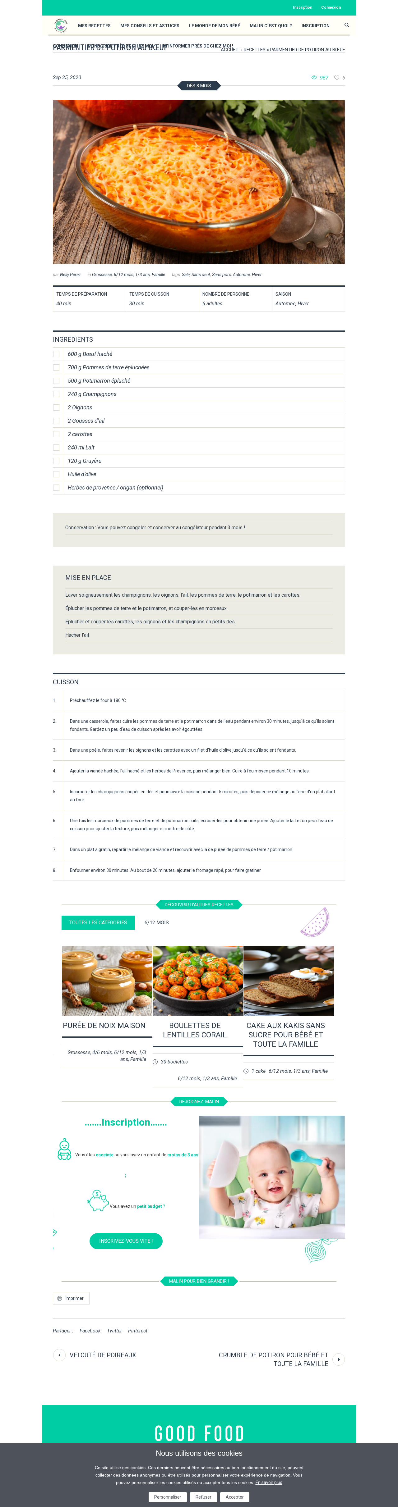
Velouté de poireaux (103, 1355)
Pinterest (137, 1331)
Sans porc (221, 274)
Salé (186, 274)
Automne (241, 274)
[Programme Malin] (199, 1433)
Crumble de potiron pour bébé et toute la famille (273, 1359)
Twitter (114, 1331)
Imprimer (75, 1298)
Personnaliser (167, 1497)
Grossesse (102, 274)
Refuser (203, 1497)
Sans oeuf (201, 274)
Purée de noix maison (104, 1025)
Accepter (235, 1497)
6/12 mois (123, 274)
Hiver (257, 274)
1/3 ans (142, 274)
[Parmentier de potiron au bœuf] (199, 182)
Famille (158, 274)
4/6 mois (102, 1052)
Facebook (90, 1331)
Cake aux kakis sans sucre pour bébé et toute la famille (286, 1035)
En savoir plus (269, 1482)
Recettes (255, 49)
